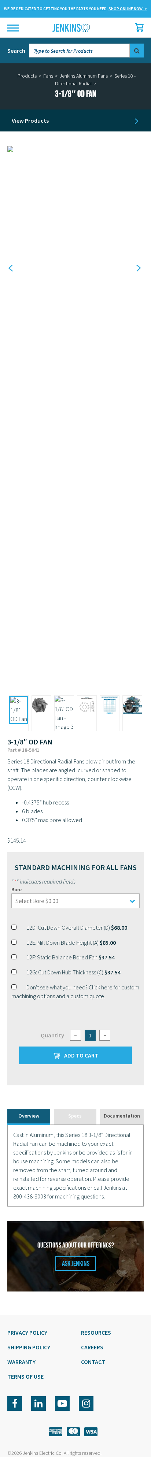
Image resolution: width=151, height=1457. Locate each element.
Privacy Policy (27, 1332)
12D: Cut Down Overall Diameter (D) (76, 927)
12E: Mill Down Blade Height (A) (71, 942)
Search (16, 50)
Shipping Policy (28, 1347)
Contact (93, 1361)
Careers (92, 1347)
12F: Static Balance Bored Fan (70, 957)
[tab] (28, 1117)
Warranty (21, 1361)
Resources (96, 1332)
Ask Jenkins (75, 1263)
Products (27, 76)
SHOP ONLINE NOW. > (127, 8)
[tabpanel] (75, 1166)
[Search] (137, 50)
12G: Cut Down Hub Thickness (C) (73, 972)
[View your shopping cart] (137, 27)
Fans (48, 76)
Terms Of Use (25, 1376)
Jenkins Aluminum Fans (84, 76)
